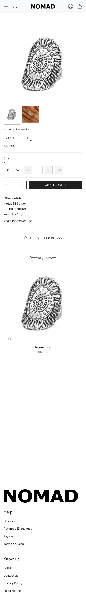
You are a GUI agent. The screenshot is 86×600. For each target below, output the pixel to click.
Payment (10, 536)
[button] (15, 6)
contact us (11, 575)
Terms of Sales (14, 544)
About (8, 568)
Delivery (9, 521)
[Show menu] (5, 6)
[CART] (79, 6)
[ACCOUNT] (70, 6)
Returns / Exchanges (18, 529)
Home (7, 129)
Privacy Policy (13, 583)
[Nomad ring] (43, 303)
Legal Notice (12, 591)
